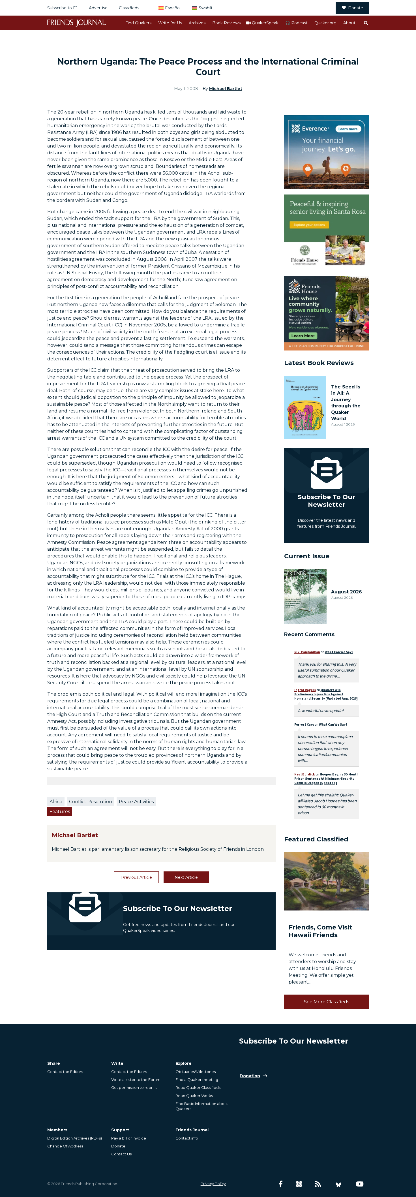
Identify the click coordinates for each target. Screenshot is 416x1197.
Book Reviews (226, 23)
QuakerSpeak (265, 23)
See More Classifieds (326, 1001)
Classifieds (129, 8)
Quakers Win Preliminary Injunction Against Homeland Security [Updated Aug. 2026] (326, 694)
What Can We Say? (339, 652)
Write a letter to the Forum (135, 1079)
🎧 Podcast (296, 23)
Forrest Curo (304, 724)
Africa (56, 801)
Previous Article (136, 877)
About (349, 23)
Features (60, 811)
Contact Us (121, 1154)
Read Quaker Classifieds (197, 1087)
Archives (197, 23)
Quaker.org (325, 23)
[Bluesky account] (338, 1184)
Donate (355, 7)
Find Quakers (138, 23)
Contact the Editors (65, 1071)
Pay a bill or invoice (128, 1138)
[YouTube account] (360, 1184)
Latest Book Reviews (319, 363)
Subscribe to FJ (62, 8)
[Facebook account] (280, 1184)
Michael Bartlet (225, 88)
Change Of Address (65, 1146)
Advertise (98, 8)
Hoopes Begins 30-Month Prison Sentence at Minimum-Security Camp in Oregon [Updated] (326, 778)
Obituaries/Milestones (195, 1071)
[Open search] (365, 23)
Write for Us (170, 23)
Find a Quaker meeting (196, 1079)
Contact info (186, 1138)
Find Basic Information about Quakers (201, 1106)
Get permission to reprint (134, 1087)
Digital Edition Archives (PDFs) (74, 1138)
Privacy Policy (213, 1183)
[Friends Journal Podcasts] (299, 1184)
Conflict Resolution (90, 801)
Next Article (186, 877)
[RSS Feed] (318, 1184)
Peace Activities (136, 801)
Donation (250, 1075)
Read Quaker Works (194, 1095)
